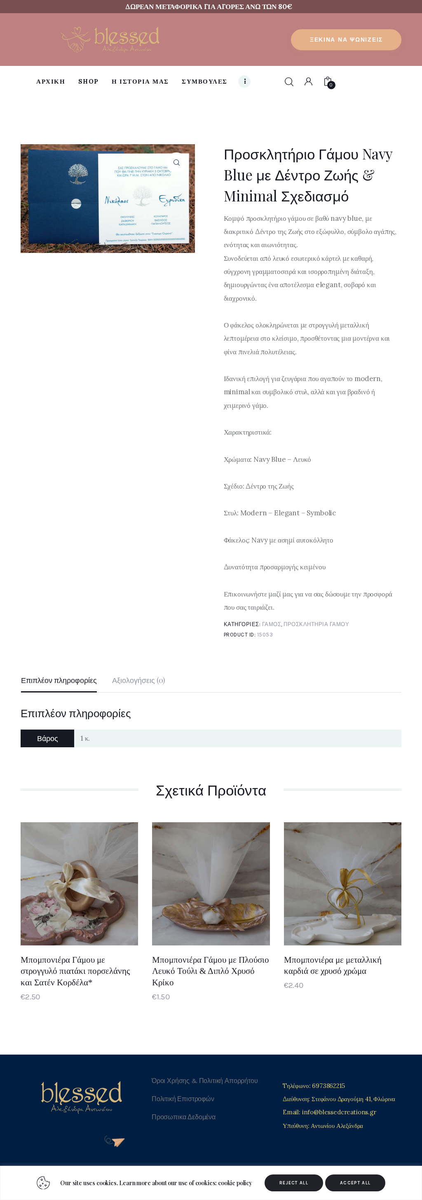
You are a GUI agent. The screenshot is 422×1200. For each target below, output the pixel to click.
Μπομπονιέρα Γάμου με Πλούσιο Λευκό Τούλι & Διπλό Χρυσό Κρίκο (210, 971)
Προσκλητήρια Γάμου (316, 624)
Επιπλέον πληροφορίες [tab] (59, 680)
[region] (211, 1183)
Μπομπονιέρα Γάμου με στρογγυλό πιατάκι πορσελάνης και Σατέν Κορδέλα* (75, 971)
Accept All (355, 1183)
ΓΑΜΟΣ (271, 624)
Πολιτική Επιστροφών (183, 1099)
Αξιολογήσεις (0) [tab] (138, 680)
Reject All (293, 1183)
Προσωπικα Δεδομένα (184, 1117)
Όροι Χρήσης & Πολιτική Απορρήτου (205, 1081)
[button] (176, 162)
